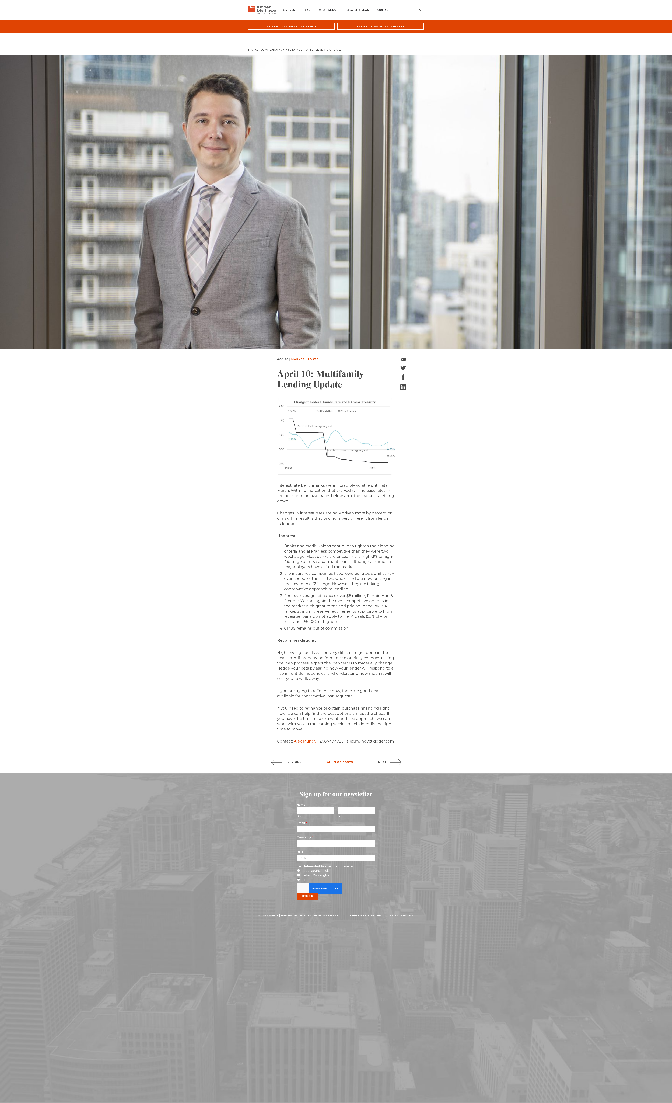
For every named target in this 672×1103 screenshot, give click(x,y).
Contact (383, 10)
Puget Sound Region (316, 870)
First (299, 816)
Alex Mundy (305, 741)
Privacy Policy (402, 915)
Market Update (304, 359)
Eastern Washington (316, 875)
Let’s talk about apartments (380, 26)
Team (307, 10)
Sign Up (307, 896)
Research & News (357, 10)
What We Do (328, 10)
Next (382, 762)
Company (305, 837)
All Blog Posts (340, 762)
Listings (289, 10)
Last (340, 816)
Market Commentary (264, 49)
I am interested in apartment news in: (325, 866)
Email (302, 823)
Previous (293, 762)
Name (302, 804)
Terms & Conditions (365, 915)
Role (301, 852)
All (303, 880)
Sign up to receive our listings (291, 26)
